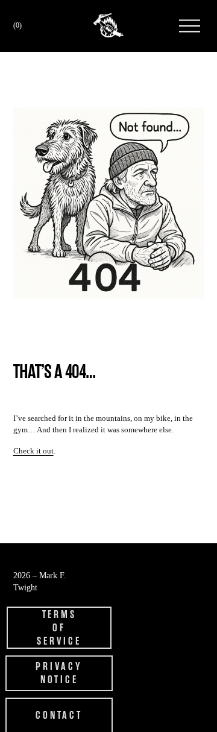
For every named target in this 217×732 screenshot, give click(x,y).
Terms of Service (59, 628)
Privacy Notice (59, 673)
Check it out (33, 451)
